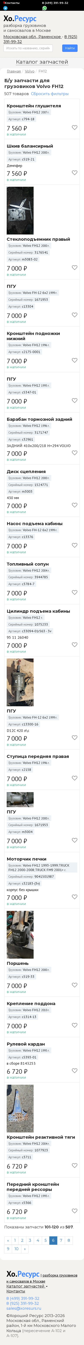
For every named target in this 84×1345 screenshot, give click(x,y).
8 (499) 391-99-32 (55, 3)
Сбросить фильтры (50, 93)
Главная (14, 71)
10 (17, 1248)
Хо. (19, 18)
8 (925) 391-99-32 (22, 1303)
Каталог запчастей (25, 1286)
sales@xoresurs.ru (23, 1308)
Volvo (29, 71)
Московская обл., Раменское (32, 36)
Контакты (12, 3)
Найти (70, 48)
